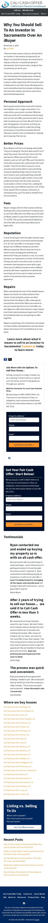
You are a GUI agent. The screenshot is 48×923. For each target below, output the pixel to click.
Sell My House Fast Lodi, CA (15, 742)
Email (12, 434)
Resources (21, 897)
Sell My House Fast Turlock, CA (16, 794)
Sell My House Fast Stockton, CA (17, 786)
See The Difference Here (24, 827)
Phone (11, 425)
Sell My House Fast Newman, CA (17, 754)
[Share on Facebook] (5, 359)
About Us (12, 897)
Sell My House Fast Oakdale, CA (17, 758)
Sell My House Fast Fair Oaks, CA (17, 730)
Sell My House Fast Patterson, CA (17, 766)
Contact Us (27, 894)
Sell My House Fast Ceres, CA (15, 715)
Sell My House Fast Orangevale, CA (18, 762)
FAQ (4, 897)
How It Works (39, 894)
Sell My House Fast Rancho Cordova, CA (20, 770)
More (43, 13)
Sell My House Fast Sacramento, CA (18, 782)
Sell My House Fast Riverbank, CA (17, 778)
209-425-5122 (27, 10)
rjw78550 (10, 48)
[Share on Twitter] (10, 359)
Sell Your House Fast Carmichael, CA (18, 711)
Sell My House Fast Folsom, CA (16, 734)
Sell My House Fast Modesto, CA (17, 750)
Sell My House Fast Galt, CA (15, 738)
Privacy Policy (33, 897)
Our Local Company (31, 13)
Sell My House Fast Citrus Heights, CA (19, 719)
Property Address (17, 416)
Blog (43, 897)
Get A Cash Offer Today (10, 13)
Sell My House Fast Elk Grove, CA (17, 723)
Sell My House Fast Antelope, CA (17, 707)
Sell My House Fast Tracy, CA (15, 790)
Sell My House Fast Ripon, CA (16, 774)
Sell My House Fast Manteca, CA (17, 746)
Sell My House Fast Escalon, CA (16, 727)
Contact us (29, 346)
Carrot (37, 920)
